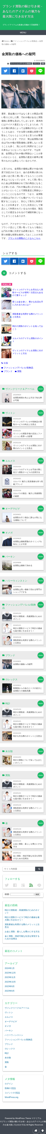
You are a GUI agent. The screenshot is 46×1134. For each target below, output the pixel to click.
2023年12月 (10, 973)
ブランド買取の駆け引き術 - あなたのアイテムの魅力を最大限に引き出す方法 (22, 11)
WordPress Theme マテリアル (28, 1118)
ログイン (9, 1084)
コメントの (12, 1093)
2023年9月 (10, 986)
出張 (4, 363)
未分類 (8, 1057)
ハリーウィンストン (14, 1035)
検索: (7, 894)
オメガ (8, 1026)
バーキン (9, 1030)
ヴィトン (9, 1012)
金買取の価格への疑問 (22, 664)
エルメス (9, 1017)
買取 (42, 63)
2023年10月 (10, 982)
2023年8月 (10, 991)
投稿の (10, 1088)
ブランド (36, 63)
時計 (7, 1053)
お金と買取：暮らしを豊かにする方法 (22, 931)
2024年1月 (10, 968)
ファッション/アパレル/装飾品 (21, 63)
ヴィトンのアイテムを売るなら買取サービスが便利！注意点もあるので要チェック (27, 292)
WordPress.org (11, 1097)
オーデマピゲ (11, 1021)
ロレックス (10, 1048)
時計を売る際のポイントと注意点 (27, 736)
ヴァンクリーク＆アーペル (17, 1008)
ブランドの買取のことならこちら (24, 238)
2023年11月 (10, 977)
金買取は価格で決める (22, 565)
